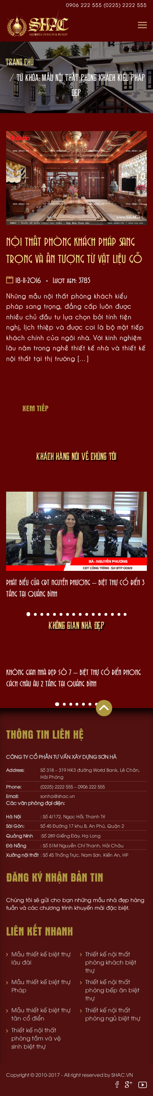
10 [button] (86, 614)
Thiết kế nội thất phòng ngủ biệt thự (112, 1014)
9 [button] (80, 614)
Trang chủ (20, 61)
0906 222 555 (85, 4)
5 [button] (54, 614)
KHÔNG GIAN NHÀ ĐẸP (76, 625)
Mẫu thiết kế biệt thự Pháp (41, 986)
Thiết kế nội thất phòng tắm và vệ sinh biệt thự (36, 1038)
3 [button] (41, 614)
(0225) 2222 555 (125, 4)
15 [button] (119, 614)
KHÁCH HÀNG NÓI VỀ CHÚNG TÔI (76, 456)
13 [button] (105, 614)
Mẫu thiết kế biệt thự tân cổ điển (41, 1014)
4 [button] (48, 614)
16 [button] (125, 614)
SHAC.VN (122, 1074)
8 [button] (73, 614)
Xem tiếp (35, 408)
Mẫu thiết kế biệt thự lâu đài (41, 958)
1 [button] (29, 614)
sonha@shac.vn (57, 796)
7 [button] (67, 614)
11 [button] (93, 614)
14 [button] (112, 614)
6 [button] (61, 614)
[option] (76, 545)
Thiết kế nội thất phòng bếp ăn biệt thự (112, 990)
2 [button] (35, 614)
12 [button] (99, 614)
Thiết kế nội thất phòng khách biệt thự (110, 962)
